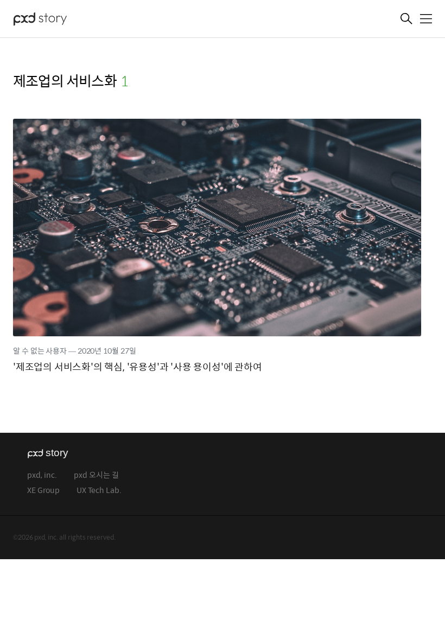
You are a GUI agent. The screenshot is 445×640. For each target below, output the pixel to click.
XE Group (43, 490)
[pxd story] (67, 20)
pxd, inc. (42, 475)
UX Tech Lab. (99, 490)
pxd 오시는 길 (96, 475)
